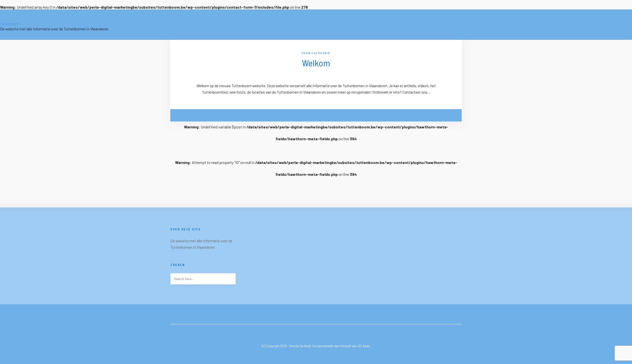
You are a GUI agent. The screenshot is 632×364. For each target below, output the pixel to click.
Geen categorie (316, 53)
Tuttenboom (9, 23)
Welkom (316, 62)
